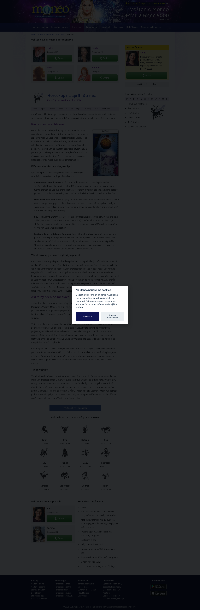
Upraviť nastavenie (112, 316)
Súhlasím (87, 316)
